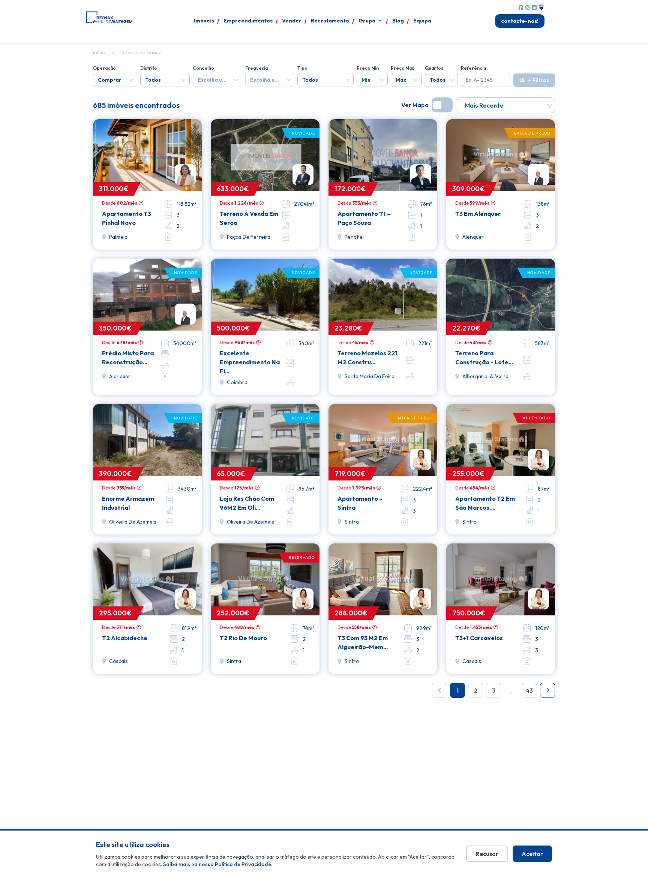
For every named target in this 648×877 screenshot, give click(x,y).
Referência (473, 68)
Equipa (422, 20)
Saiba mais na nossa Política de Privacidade (217, 864)
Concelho (203, 68)
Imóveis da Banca (141, 52)
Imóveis (204, 20)
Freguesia (256, 68)
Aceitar (532, 854)
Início (99, 52)
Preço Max (402, 68)
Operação (104, 68)
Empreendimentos (248, 20)
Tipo (302, 68)
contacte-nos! (519, 21)
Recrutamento (330, 20)
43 (529, 690)
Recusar (487, 854)
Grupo (366, 20)
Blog (398, 20)
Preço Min (368, 68)
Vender (292, 20)
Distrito (148, 68)
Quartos (434, 68)
